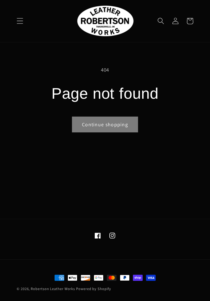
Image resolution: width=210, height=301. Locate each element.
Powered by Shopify (93, 288)
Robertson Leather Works (53, 288)
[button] (20, 21)
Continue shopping (105, 124)
